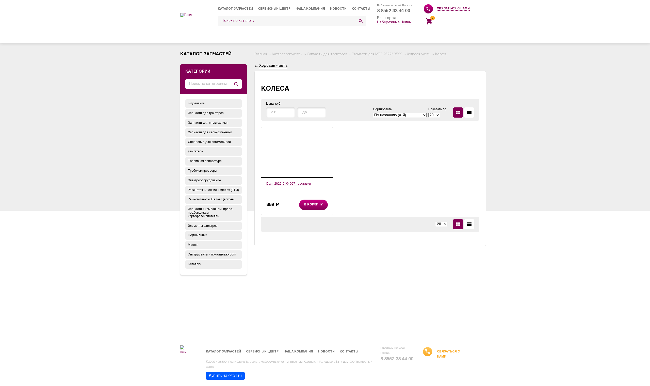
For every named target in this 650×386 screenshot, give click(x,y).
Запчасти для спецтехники (208, 122)
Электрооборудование (204, 180)
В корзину (313, 204)
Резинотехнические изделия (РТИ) (213, 190)
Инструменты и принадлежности (212, 254)
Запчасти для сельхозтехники (210, 132)
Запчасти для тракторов (205, 113)
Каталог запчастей (235, 8)
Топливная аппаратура (205, 161)
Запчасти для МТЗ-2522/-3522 (377, 54)
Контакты (361, 8)
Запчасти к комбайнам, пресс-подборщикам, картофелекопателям (210, 213)
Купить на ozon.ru (225, 376)
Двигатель (195, 151)
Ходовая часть (418, 54)
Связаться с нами (453, 8)
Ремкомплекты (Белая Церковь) (211, 199)
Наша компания (310, 8)
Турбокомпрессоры (202, 170)
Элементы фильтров (202, 225)
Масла (193, 245)
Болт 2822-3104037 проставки (288, 183)
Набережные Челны (394, 22)
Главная (260, 54)
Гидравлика (196, 103)
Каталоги (194, 264)
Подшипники (197, 235)
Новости (338, 8)
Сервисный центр (274, 8)
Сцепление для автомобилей (209, 142)
